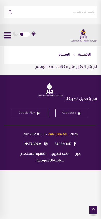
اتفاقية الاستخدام (33, 154)
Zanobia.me (58, 134)
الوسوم (64, 55)
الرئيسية (84, 55)
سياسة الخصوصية (51, 161)
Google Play (27, 113)
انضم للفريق (60, 154)
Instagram (33, 144)
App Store (69, 113)
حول (78, 154)
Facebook (63, 144)
